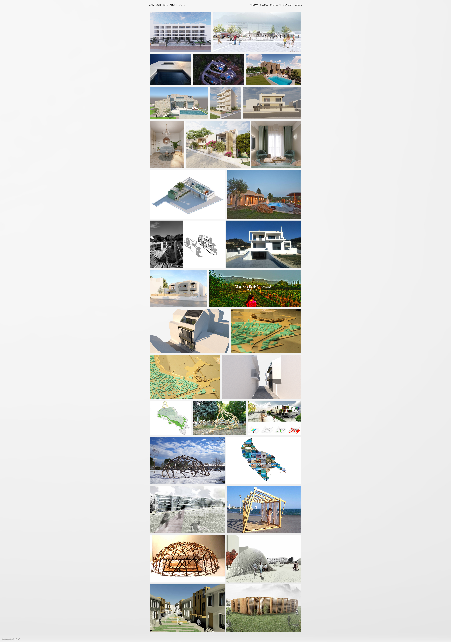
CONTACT (287, 5)
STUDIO (254, 5)
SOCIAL (298, 5)
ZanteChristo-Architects (167, 5)
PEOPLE (264, 5)
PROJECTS (275, 5)
